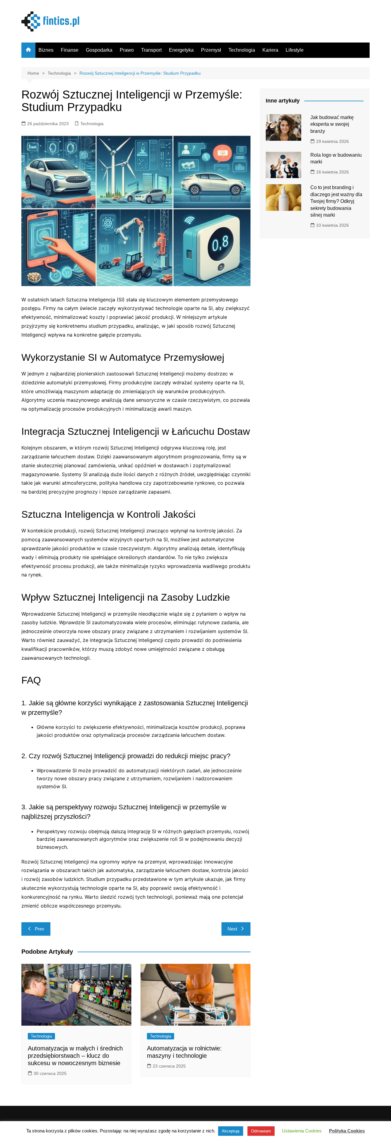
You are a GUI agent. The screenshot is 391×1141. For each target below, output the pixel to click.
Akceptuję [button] (230, 1131)
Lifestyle (295, 50)
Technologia (241, 50)
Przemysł (211, 50)
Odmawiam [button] (261, 1131)
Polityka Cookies (347, 1130)
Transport (151, 50)
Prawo (127, 50)
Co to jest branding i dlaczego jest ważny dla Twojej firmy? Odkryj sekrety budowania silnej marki (336, 201)
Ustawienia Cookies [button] (302, 1130)
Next (232, 928)
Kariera (270, 50)
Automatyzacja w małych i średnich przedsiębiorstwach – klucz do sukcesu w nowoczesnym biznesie (75, 1055)
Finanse (70, 50)
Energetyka (181, 50)
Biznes (45, 50)
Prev (39, 928)
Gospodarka (99, 50)
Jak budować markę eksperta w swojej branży (332, 124)
